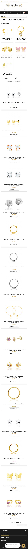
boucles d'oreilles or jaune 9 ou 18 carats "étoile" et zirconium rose (14, 349)
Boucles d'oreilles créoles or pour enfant (21, 40)
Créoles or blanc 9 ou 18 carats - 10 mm (14, 267)
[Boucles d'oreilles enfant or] (7, 31)
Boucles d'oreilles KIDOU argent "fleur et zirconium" (14, 212)
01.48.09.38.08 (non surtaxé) (13, 1)
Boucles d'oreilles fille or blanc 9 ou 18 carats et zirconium (14, 185)
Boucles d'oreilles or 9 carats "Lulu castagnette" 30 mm (14, 322)
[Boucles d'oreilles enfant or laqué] (21, 49)
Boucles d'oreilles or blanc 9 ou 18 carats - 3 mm (14, 103)
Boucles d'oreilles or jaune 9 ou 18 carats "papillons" (14, 486)
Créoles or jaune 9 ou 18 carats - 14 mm (14, 404)
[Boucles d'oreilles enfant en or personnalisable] (7, 65)
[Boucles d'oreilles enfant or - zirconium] (7, 49)
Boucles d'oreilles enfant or (7, 39)
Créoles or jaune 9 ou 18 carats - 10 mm (14, 239)
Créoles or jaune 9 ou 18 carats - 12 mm (14, 458)
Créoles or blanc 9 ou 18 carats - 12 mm (14, 294)
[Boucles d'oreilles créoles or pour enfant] (21, 31)
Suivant (18, 522)
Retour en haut (22, 525)
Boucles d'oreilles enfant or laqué (21, 56)
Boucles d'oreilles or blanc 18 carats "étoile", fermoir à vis (14, 432)
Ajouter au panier (14, 107)
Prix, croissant (9, 78)
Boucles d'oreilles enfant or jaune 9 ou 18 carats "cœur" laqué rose (14, 514)
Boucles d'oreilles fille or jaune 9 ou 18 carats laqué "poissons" (14, 377)
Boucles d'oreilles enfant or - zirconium (7, 56)
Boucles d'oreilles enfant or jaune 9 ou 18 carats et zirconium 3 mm (14, 158)
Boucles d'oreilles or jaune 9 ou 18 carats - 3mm (14, 130)
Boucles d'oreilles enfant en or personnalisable (7, 73)
